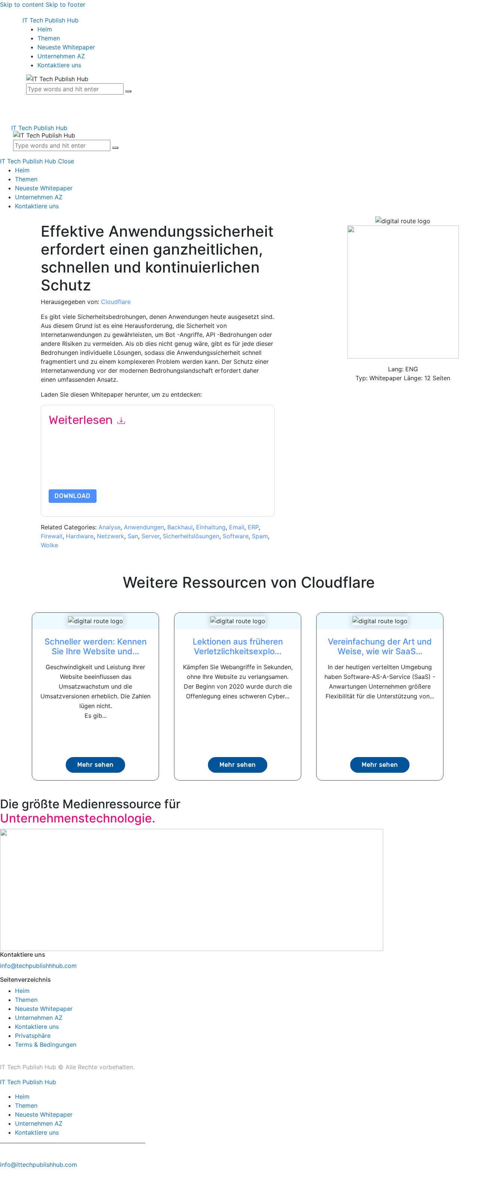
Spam (260, 536)
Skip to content (22, 4)
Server (150, 536)
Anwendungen (144, 527)
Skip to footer (65, 4)
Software (235, 536)
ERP (253, 527)
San (133, 536)
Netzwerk (110, 536)
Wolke (49, 545)
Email (236, 527)
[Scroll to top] (4, 1173)
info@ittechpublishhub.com (38, 1164)
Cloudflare (116, 301)
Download (73, 495)
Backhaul (180, 527)
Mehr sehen (95, 764)
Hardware (80, 536)
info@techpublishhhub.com (38, 965)
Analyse (109, 527)
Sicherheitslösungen (191, 536)
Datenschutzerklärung (162, 471)
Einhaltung (211, 527)
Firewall (51, 536)
